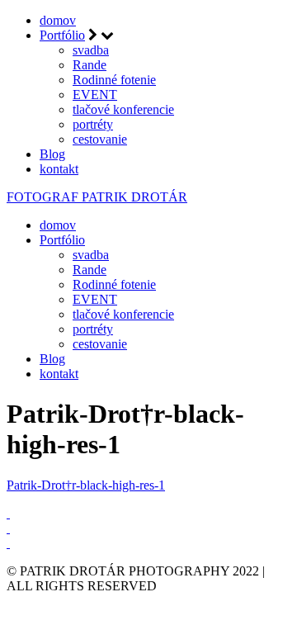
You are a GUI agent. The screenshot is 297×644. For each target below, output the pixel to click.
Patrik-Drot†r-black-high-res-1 (86, 485)
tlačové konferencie (123, 109)
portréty (93, 124)
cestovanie (100, 139)
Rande (89, 65)
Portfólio (62, 35)
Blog (52, 154)
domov (58, 20)
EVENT (95, 95)
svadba (91, 50)
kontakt (59, 169)
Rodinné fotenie (114, 80)
